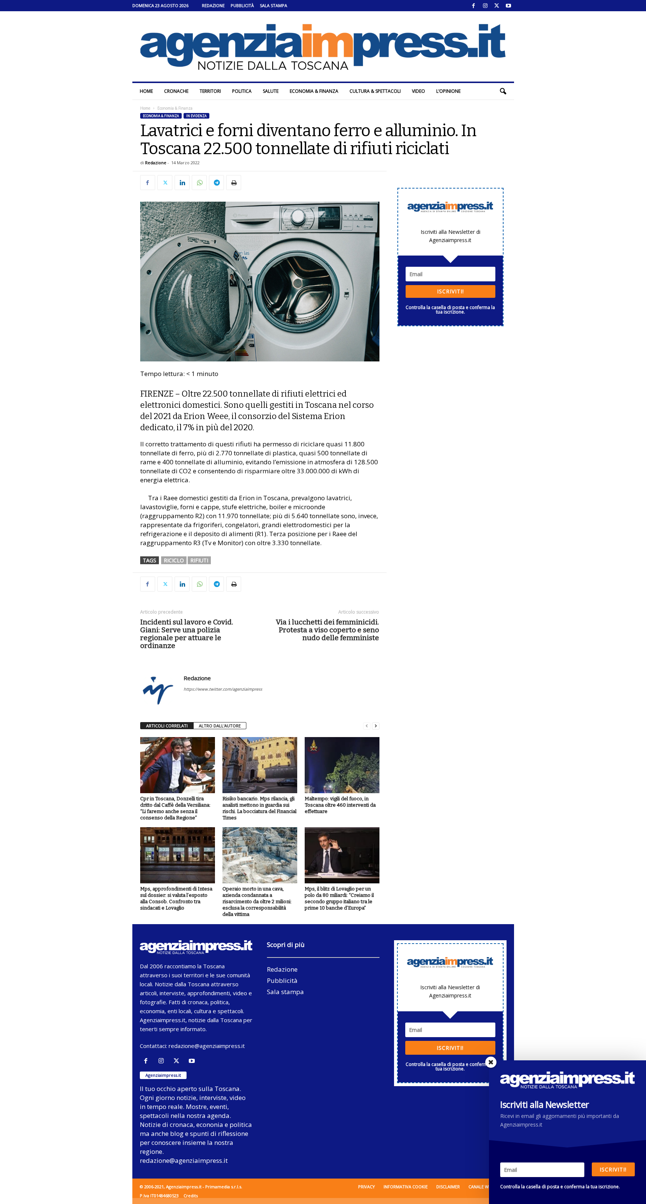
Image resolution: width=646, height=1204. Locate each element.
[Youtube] (508, 5)
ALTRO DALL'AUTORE (220, 725)
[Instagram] (485, 5)
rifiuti (199, 560)
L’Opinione (448, 91)
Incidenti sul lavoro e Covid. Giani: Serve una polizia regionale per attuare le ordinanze (186, 634)
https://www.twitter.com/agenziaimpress (223, 689)
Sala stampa (273, 5)
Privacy (366, 1186)
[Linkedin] (182, 182)
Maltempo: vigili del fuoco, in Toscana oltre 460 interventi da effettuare (340, 805)
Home (146, 91)
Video (418, 91)
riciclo (174, 560)
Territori (210, 91)
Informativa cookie (406, 1186)
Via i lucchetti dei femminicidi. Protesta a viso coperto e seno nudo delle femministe (327, 630)
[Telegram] (216, 182)
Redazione (213, 5)
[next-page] (375, 726)
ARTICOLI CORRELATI (167, 725)
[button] (503, 91)
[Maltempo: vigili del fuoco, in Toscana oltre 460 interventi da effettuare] (342, 765)
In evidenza (196, 115)
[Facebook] (473, 5)
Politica (242, 91)
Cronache (176, 91)
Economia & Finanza (314, 91)
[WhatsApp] (199, 182)
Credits (191, 1195)
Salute (271, 91)
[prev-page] (366, 726)
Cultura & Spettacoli (375, 91)
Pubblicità (242, 5)
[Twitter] (496, 5)
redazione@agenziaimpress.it (207, 1045)
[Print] (233, 182)
